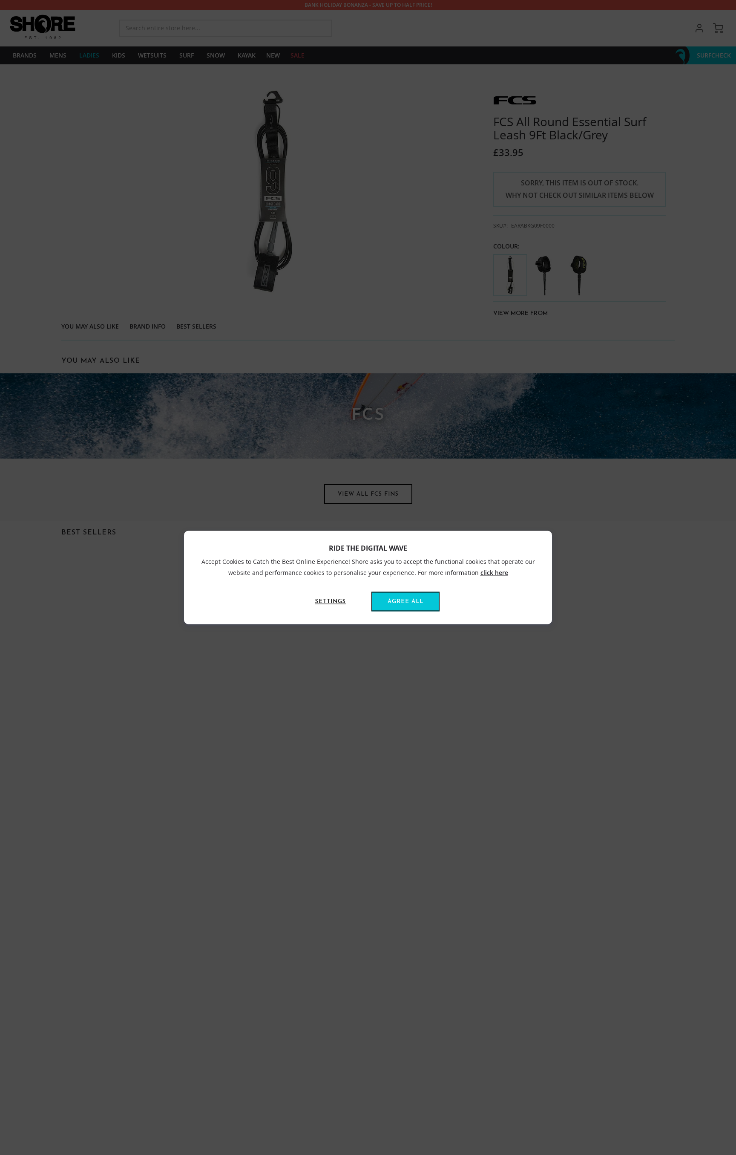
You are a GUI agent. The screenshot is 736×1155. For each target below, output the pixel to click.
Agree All (405, 602)
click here (494, 573)
